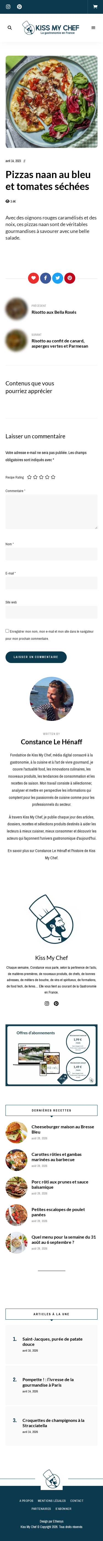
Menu (93, 27)
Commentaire (15, 491)
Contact (77, 1501)
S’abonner (63, 1509)
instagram (8, 7)
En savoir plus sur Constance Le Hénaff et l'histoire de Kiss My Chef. (51, 854)
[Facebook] (45, 278)
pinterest (19, 7)
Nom (9, 544)
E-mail (10, 573)
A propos (27, 1501)
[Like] (33, 278)
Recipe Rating (14, 477)
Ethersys (58, 1521)
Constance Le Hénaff (51, 742)
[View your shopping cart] (95, 7)
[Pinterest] (69, 278)
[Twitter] (57, 278)
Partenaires (41, 1509)
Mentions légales (52, 1501)
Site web (11, 602)
